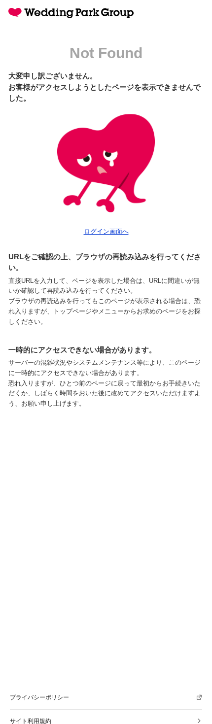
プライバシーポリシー (39, 697)
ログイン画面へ (106, 231)
